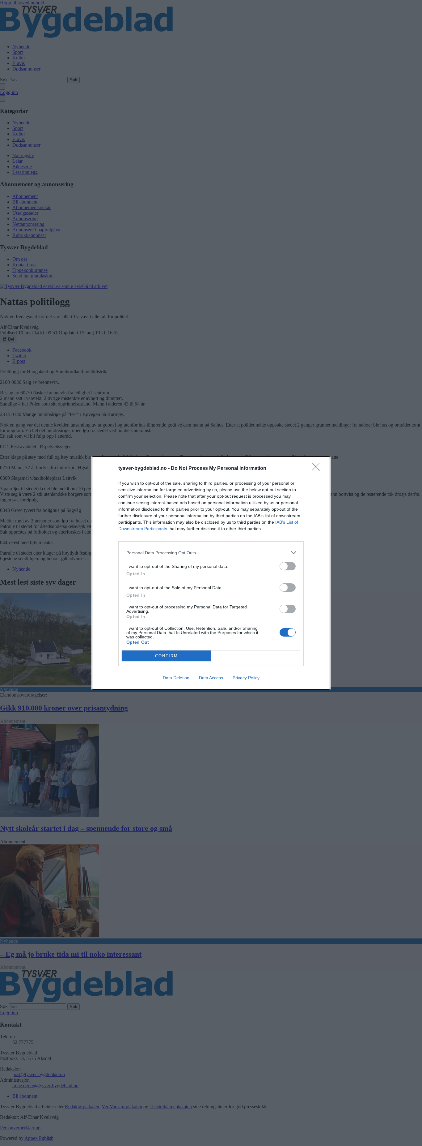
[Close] (318, 468)
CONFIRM (166, 656)
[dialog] (211, 573)
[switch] (288, 566)
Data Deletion (176, 677)
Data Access (211, 677)
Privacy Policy (246, 677)
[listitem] (211, 552)
